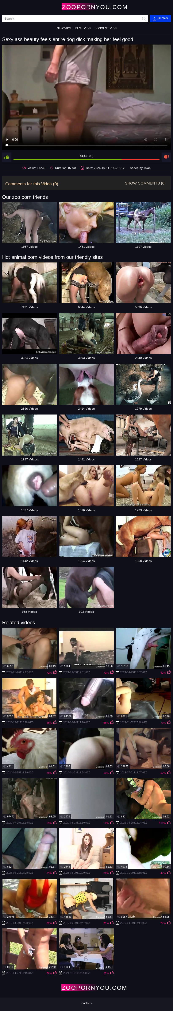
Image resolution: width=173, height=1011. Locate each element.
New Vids (64, 28)
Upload (162, 18)
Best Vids (83, 28)
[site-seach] (144, 18)
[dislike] (166, 157)
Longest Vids (105, 28)
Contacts (86, 1003)
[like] (6, 157)
